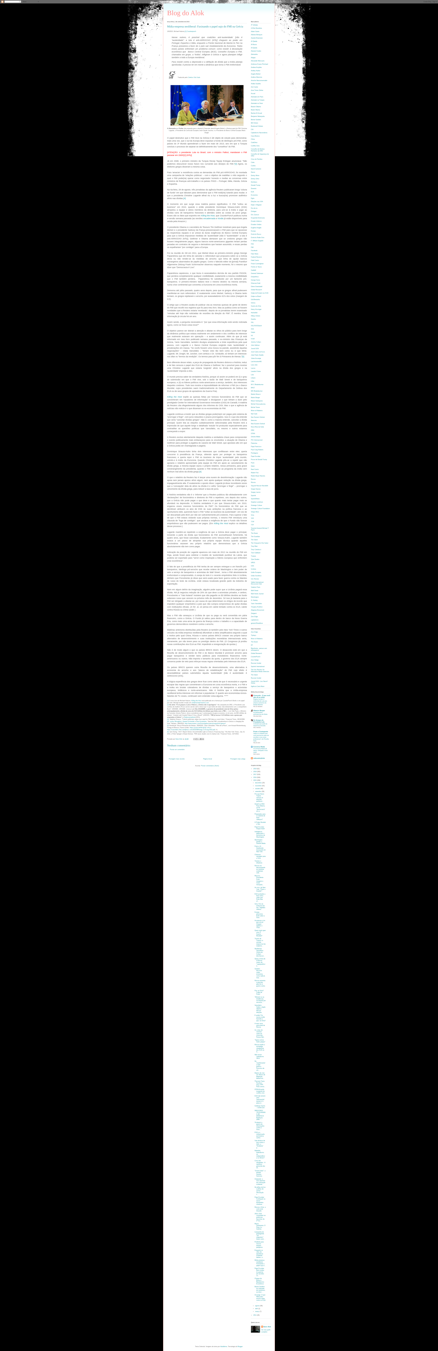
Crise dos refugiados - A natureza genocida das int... (260, 1164)
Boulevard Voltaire (257, 126)
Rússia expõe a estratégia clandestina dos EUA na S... (260, 1048)
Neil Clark (254, 414)
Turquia (253, 556)
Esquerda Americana (258, 218)
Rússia (253, 482)
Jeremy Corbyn (256, 342)
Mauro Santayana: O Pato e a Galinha (260, 1226)
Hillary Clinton (255, 316)
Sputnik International (258, 666)
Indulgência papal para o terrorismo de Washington (260, 834)
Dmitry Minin (255, 175)
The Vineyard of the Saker (259, 543)
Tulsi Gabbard (255, 553)
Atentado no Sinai (257, 103)
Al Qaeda (254, 41)
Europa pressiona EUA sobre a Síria (260, 914)
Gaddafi (253, 270)
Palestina (254, 443)
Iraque (253, 332)
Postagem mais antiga (237, 759)
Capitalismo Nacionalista (259, 133)
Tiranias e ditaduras (258, 862)
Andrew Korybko (256, 67)
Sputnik (253, 495)
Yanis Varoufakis (256, 603)
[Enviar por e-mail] (194, 739)
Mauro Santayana (257, 401)
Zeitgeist (254, 613)
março (257, 1311)
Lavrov (253, 368)
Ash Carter (254, 87)
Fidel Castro (255, 260)
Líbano (253, 378)
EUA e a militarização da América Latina (260, 1135)
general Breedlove (257, 623)
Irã (252, 335)
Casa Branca (255, 136)
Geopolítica (254, 277)
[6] (200, 472)
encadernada (209, 218)
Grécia (253, 303)
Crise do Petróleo (256, 159)
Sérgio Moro (255, 512)
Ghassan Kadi (255, 283)
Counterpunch (191, 31)
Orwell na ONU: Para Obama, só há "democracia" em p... (260, 807)
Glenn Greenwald (256, 286)
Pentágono (254, 453)
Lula (252, 375)
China (253, 139)
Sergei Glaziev (256, 489)
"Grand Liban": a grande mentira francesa (260, 1173)
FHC (252, 244)
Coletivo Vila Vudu (194, 77)
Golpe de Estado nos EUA (259, 293)
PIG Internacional (256, 440)
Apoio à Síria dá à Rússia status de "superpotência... (260, 962)
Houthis (253, 319)
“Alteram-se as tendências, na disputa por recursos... (260, 999)
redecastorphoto (259, 758)
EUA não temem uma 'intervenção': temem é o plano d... (260, 1099)
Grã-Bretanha (255, 299)
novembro (258, 786)
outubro (258, 788)
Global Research (256, 290)
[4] (184, 198)
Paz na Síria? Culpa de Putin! (259, 992)
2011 (255, 1315)
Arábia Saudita (256, 84)
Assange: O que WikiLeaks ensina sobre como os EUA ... (260, 1298)
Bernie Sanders (256, 119)
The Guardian (255, 536)
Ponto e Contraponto (260, 731)
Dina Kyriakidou (201, 721)
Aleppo (253, 57)
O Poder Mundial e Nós (260, 823)
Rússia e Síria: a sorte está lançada (260, 1209)
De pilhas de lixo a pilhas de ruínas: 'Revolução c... (260, 1190)
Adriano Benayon (256, 35)
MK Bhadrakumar (256, 391)
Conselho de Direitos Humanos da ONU (258, 150)
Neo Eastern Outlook (258, 417)
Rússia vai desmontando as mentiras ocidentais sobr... (260, 869)
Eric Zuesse (255, 215)
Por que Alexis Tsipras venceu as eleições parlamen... (259, 797)
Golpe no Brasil (256, 296)
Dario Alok (267, 1327)
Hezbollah (254, 313)
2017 (255, 774)
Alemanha (254, 54)
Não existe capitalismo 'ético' (259, 1056)
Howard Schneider (188, 721)
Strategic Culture (256, 505)
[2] (168, 705)
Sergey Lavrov (256, 492)
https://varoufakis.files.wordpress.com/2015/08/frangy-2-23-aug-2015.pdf (191, 729)
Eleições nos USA (257, 201)
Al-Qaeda (254, 48)
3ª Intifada (254, 25)
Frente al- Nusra (256, 267)
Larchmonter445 (256, 361)
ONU (252, 430)
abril (256, 1308)
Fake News (254, 254)
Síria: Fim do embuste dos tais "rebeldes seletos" (260, 906)
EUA (252, 192)
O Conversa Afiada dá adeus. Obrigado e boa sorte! (260, 750)
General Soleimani (257, 273)
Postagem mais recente (177, 759)
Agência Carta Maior (257, 686)
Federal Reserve (256, 257)
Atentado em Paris (257, 97)
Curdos (253, 166)
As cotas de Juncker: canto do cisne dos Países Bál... (260, 1033)
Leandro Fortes (256, 371)
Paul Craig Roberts (257, 450)
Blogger (240, 1346)
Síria (252, 515)
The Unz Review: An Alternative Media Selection (260, 670)
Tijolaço (253, 635)
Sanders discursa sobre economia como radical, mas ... (260, 973)
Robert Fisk (255, 473)
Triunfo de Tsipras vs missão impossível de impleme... (260, 942)
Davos (253, 172)
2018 (255, 771)
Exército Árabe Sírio (257, 237)
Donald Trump (255, 185)
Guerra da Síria (256, 306)
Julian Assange (256, 358)
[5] (243, 356)
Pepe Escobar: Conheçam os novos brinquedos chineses (260, 1200)
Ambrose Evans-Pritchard (259, 64)
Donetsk (253, 188)
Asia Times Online (257, 90)
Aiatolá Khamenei (257, 38)
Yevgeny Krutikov (257, 607)
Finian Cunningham (257, 264)
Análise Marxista (256, 77)
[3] (236, 164)
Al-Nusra (254, 44)
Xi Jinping (254, 600)
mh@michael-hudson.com (200, 703)
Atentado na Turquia (257, 100)
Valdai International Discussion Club (257, 583)
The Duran (254, 533)
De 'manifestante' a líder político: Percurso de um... (260, 1065)
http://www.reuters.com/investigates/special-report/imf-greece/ (205, 723)
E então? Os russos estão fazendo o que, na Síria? (260, 1018)
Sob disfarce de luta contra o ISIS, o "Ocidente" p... (260, 1144)
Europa (253, 231)
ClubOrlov (254, 142)
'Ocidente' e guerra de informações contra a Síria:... (259, 1126)
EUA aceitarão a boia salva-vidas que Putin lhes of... (260, 897)
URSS (253, 562)
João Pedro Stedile (257, 355)
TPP (252, 518)
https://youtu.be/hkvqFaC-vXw (200, 727)
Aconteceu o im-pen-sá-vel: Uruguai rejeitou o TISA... (260, 924)
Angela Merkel (255, 74)
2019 (255, 769)
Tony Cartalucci (256, 549)
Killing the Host (174, 397)
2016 (255, 777)
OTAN (253, 433)
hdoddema (223, 1346)
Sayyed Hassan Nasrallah (259, 486)
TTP (252, 525)
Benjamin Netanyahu (258, 116)
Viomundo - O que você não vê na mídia (261, 696)
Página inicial (207, 759)
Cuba (252, 162)
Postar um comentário (177, 749)
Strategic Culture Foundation (260, 508)
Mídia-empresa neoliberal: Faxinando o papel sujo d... (260, 1262)
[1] (185, 31)
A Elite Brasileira (256, 28)
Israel (253, 339)
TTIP (252, 522)
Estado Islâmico (256, 221)
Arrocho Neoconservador (259, 80)
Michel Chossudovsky (258, 404)
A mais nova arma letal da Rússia (260, 1025)
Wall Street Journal (257, 594)
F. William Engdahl (257, 241)
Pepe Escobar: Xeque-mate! (260, 828)
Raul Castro (255, 469)
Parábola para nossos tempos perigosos (259, 1244)
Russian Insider (256, 663)
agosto (257, 1306)
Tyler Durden (255, 559)
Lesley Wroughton (176, 721)
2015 (255, 780)
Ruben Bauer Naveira (258, 476)
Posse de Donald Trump (259, 459)
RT (252, 645)
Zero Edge (254, 616)
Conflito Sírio (255, 146)
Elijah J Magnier (256, 205)
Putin (252, 463)
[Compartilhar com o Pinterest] (203, 739)
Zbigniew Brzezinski (257, 610)
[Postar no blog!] (196, 739)
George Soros (255, 280)
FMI (252, 247)
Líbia (252, 381)
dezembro (258, 783)
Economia (254, 195)
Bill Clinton (254, 123)
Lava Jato (254, 365)
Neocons (254, 420)
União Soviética (256, 576)
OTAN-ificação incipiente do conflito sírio (260, 1091)
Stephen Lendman (257, 502)
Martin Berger (255, 397)
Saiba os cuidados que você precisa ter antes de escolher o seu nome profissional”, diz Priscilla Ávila (261, 737)
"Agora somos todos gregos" (260, 1041)
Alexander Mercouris (258, 61)
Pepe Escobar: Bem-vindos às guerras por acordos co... (259, 1272)
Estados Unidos (256, 224)
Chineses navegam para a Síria (260, 856)
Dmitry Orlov (255, 179)
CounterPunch (255, 657)
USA (252, 566)
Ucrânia (253, 569)
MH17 (253, 388)
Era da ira (254, 208)
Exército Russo (256, 234)
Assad (253, 93)
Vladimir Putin (255, 587)
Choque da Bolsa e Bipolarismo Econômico (259, 1281)
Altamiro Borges (259, 710)
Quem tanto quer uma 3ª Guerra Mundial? (260, 933)
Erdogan (253, 211)
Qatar (253, 466)
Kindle (220, 218)
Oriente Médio (255, 437)
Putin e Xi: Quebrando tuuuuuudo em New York (260, 848)
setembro (258, 791)
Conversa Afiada (259, 747)
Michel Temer (255, 407)
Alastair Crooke (256, 51)
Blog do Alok (185, 13)
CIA (252, 129)
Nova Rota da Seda (257, 427)
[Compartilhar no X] (199, 739)
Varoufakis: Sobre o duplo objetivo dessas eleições (260, 1008)
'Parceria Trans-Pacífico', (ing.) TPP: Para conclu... (260, 1083)
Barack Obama (256, 106)
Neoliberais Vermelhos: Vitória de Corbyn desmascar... (260, 952)
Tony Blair (254, 546)
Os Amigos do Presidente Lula (258, 721)
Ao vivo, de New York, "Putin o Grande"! (260, 889)
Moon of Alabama (256, 410)
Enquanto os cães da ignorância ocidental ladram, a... (259, 1253)
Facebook (254, 250)
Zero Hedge (255, 660)
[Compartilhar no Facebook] (201, 739)
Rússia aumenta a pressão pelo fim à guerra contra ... (260, 984)
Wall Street (254, 590)
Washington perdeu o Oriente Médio (260, 841)
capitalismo (254, 620)
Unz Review (255, 579)
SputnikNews (255, 499)
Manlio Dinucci (256, 394)
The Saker (254, 540)
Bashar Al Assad (256, 113)
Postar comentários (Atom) (210, 766)
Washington (255, 597)
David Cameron (256, 169)
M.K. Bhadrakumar (257, 384)
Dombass (254, 182)
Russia (253, 479)
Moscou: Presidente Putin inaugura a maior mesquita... (259, 880)
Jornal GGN (255, 348)
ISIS (252, 329)
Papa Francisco (256, 446)
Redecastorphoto (189, 717)
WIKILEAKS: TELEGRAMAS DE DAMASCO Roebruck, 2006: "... (260, 1115)
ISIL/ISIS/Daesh (256, 326)
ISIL (252, 322)
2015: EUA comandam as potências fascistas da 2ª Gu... (260, 1217)
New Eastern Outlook (258, 424)
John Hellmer (255, 345)
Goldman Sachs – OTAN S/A (260, 1107)
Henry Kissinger (256, 309)
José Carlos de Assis (258, 352)
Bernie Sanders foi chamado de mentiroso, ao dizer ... (260, 1289)
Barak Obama (255, 110)
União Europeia (256, 572)
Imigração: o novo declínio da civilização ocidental (260, 1181)
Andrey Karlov (255, 70)
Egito (252, 198)
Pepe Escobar (255, 456)
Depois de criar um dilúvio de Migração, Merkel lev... (260, 1075)
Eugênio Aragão (256, 228)
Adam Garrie (255, 31)
